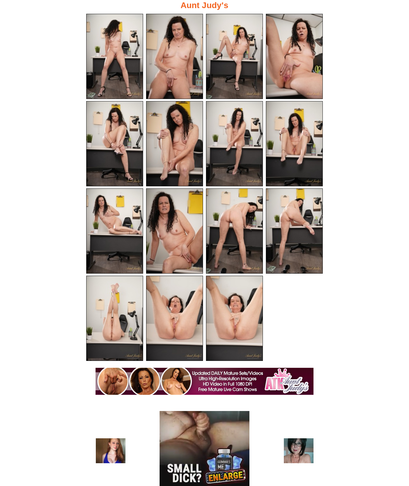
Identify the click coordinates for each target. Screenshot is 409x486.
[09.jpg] (114, 231)
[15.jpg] (234, 318)
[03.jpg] (234, 56)
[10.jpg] (174, 231)
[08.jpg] (294, 143)
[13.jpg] (114, 318)
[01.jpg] (114, 56)
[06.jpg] (174, 143)
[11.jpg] (234, 231)
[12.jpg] (294, 231)
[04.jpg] (294, 56)
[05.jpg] (114, 143)
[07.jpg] (234, 143)
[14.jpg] (174, 318)
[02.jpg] (174, 56)
